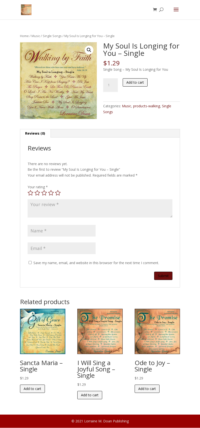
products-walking (146, 106)
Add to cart (135, 82)
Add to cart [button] (32, 388)
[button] (89, 50)
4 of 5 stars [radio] (51, 193)
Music (35, 36)
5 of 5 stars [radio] (58, 193)
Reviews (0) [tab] (35, 133)
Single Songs (52, 36)
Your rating (38, 187)
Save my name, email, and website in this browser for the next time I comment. (96, 262)
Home (24, 36)
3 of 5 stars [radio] (44, 193)
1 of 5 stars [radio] (30, 193)
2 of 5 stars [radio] (37, 193)
